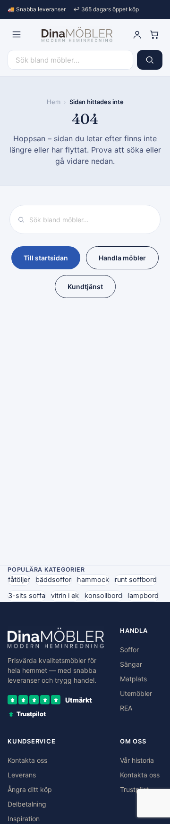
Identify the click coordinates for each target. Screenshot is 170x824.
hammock (93, 579)
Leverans (22, 775)
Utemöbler (136, 693)
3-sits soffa (26, 595)
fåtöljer (19, 579)
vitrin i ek (65, 595)
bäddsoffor (53, 579)
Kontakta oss (27, 760)
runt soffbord (136, 579)
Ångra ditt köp (30, 789)
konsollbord (103, 595)
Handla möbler (122, 258)
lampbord (143, 595)
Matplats (133, 679)
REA (126, 708)
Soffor (129, 650)
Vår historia (137, 760)
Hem (53, 101)
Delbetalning (27, 804)
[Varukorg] (153, 34)
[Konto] (136, 34)
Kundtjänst (85, 287)
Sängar (131, 664)
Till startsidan (46, 258)
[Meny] (17, 34)
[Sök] (149, 60)
